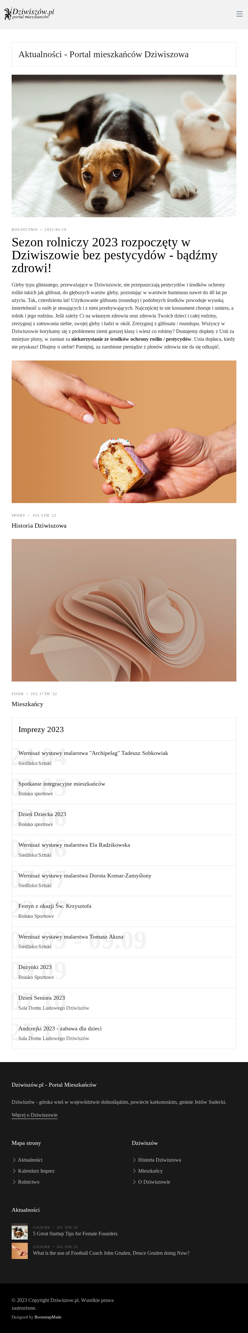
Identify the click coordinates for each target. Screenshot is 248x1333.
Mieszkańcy (27, 703)
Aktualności (29, 1160)
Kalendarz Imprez (36, 1171)
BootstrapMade (48, 1317)
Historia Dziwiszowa (39, 525)
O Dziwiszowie (153, 1182)
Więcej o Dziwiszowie (34, 1115)
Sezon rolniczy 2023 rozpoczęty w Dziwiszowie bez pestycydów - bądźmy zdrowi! (115, 255)
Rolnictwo (28, 1182)
